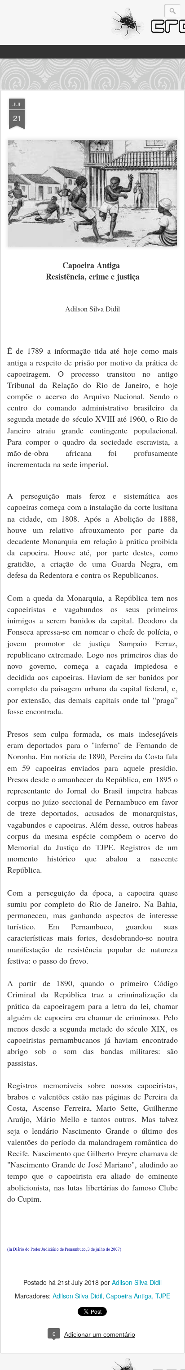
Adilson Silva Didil (137, 1282)
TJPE (162, 1295)
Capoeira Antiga (129, 1295)
